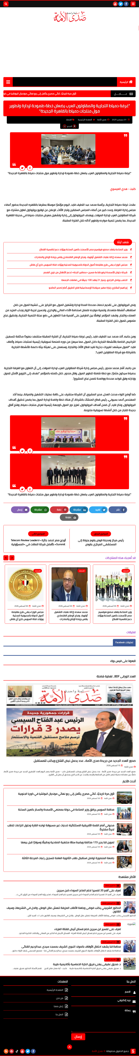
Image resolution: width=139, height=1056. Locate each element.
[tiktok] (17, 1051)
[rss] (6, 1051)
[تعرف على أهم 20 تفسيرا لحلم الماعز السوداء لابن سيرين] (129, 890)
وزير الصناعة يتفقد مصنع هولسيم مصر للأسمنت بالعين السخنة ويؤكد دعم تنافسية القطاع (83, 249)
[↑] (69, 1047)
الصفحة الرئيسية (85, 120)
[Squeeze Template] (133, 1051)
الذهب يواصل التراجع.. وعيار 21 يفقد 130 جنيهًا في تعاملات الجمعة (94, 280)
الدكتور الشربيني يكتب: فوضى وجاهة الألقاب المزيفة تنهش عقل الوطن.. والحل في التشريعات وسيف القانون (64, 909)
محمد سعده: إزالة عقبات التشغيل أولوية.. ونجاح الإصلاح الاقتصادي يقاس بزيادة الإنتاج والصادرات (80, 257)
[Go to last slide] (11, 557)
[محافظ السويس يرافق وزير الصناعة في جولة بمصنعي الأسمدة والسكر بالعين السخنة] (124, 813)
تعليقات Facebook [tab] (124, 642)
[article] (38, 539)
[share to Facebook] (30, 168)
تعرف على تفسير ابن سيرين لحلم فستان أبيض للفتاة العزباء (87, 929)
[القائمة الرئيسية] (8, 81)
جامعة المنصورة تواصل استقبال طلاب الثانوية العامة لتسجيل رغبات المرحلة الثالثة (68, 858)
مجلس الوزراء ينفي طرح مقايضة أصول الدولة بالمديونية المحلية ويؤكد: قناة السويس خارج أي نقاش (78, 265)
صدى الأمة (128, 767)
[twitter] (120, 4)
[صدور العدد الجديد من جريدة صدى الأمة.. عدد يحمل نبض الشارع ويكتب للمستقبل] (69, 720)
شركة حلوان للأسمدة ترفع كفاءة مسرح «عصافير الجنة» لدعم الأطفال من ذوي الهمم (85, 272)
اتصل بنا (59, 1014)
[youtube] (115, 4)
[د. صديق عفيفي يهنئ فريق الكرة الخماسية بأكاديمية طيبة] (129, 964)
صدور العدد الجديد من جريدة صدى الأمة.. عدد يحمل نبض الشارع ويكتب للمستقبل (85, 760)
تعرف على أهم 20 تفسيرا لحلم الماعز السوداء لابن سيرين (89, 890)
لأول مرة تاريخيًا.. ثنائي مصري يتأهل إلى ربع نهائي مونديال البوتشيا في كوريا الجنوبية (56, 93)
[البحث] (5, 3)
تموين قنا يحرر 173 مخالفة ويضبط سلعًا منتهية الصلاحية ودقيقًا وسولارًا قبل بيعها (67, 842)
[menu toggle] (133, 3)
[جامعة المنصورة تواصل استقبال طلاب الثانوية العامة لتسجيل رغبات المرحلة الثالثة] (124, 862)
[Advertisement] (69, 50)
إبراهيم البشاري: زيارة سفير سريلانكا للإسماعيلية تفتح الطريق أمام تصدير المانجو (88, 287)
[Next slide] (5, 557)
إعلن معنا (58, 1006)
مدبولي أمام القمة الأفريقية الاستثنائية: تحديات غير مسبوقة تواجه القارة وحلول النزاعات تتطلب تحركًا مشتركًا (60, 827)
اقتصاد (69, 120)
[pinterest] (11, 1051)
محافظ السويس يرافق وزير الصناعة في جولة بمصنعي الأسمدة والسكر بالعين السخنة (66, 809)
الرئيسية (124, 82)
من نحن (59, 998)
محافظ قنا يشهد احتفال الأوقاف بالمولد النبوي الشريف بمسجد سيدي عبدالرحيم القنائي (71, 946)
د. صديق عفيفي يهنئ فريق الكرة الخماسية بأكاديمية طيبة (87, 964)
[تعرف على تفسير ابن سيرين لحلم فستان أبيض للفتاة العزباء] (129, 928)
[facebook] (126, 4)
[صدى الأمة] (69, 17)
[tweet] (22, 168)
